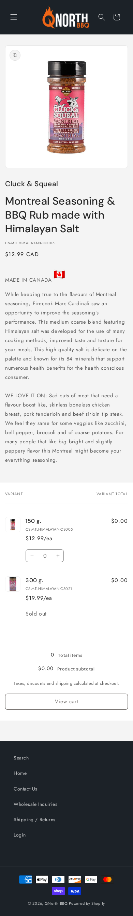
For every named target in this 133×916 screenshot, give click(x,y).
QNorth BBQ (56, 903)
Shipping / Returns (35, 819)
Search (21, 757)
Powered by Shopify (87, 903)
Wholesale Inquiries (35, 804)
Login (20, 834)
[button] (13, 17)
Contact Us (26, 788)
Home (20, 773)
